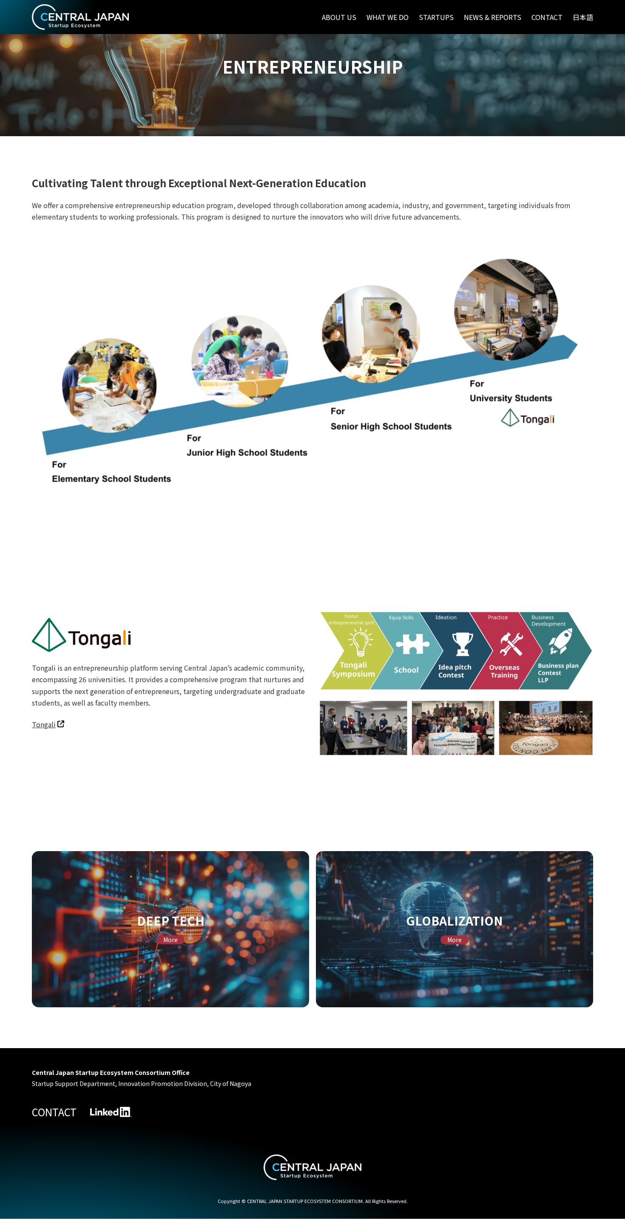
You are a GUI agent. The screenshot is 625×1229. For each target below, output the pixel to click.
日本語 (583, 17)
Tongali (44, 724)
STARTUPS (436, 17)
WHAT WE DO (387, 17)
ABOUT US (339, 17)
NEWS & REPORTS (492, 17)
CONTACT (546, 17)
